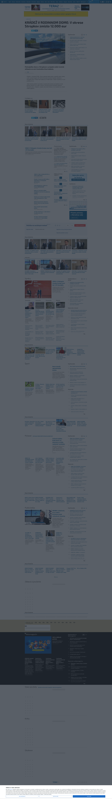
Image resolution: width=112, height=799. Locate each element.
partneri (11, 789)
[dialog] (56, 792)
